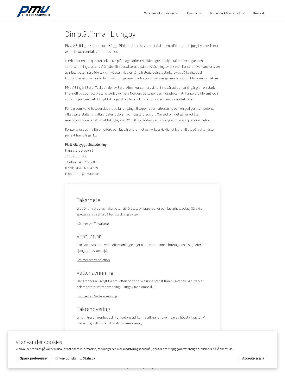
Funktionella (67, 358)
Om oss (192, 13)
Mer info (239, 348)
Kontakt (258, 13)
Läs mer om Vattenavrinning (97, 296)
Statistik (89, 358)
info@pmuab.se (87, 173)
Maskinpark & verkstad (225, 13)
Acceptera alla (253, 358)
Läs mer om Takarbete (93, 223)
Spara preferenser (34, 358)
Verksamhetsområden (159, 13)
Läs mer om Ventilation (93, 260)
